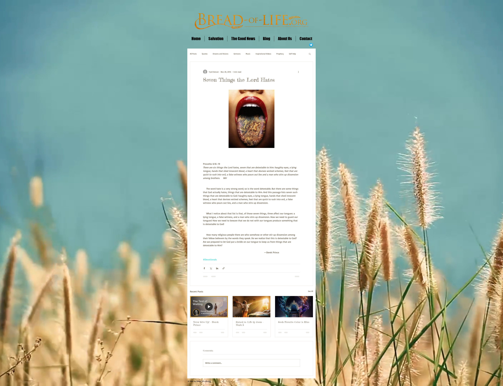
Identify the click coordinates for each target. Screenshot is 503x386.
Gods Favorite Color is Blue (293, 322)
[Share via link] (223, 268)
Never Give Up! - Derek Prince (205, 323)
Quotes (204, 54)
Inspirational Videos (263, 54)
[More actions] (298, 71)
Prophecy (280, 54)
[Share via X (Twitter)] (210, 268)
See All (310, 291)
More (291, 54)
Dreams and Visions (220, 54)
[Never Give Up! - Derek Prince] (209, 306)
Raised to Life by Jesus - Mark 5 (250, 323)
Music (248, 54)
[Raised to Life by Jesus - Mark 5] (251, 306)
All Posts (193, 54)
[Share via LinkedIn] (217, 268)
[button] (309, 54)
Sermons (237, 54)
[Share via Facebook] (204, 268)
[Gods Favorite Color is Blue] (294, 306)
